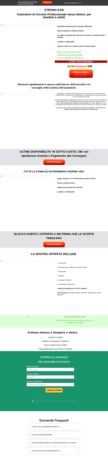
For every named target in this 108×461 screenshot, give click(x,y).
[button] (54, 427)
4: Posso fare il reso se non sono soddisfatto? (45, 451)
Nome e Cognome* (32, 366)
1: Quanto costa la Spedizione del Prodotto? (45, 426)
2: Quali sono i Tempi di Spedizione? (41, 434)
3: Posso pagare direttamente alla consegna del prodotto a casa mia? (53, 443)
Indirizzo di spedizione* (34, 381)
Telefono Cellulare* (32, 374)
